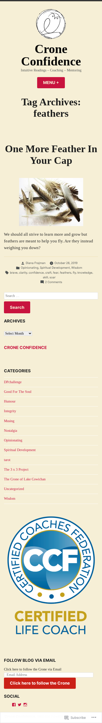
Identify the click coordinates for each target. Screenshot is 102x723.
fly (74, 272)
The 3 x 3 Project (16, 469)
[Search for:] (51, 295)
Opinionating (29, 267)
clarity (23, 272)
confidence (36, 272)
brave (14, 272)
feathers (65, 272)
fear (55, 272)
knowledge (84, 272)
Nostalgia (10, 431)
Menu (54, 82)
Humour (10, 401)
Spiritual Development (55, 267)
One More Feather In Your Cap (51, 154)
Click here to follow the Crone (40, 683)
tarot (7, 460)
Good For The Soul (17, 392)
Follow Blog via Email (30, 660)
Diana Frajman (36, 263)
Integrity (10, 411)
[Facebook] (14, 705)
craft (48, 272)
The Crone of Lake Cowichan (25, 479)
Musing (9, 421)
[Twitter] (20, 705)
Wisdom (76, 267)
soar (52, 277)
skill (45, 277)
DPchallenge (13, 382)
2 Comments (53, 282)
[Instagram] (25, 705)
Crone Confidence (51, 55)
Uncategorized (14, 489)
